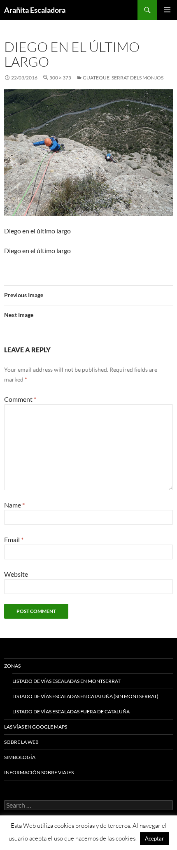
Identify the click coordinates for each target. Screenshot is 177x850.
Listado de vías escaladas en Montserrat (66, 681)
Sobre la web (21, 742)
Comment (20, 399)
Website (16, 574)
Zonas (12, 666)
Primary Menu (167, 10)
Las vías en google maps (35, 727)
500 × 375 (60, 78)
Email (13, 539)
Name (14, 505)
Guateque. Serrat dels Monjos (123, 78)
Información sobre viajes (39, 772)
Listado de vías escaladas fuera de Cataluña (71, 711)
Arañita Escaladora (34, 9)
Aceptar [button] (154, 838)
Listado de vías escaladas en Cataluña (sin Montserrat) (85, 696)
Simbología (19, 757)
